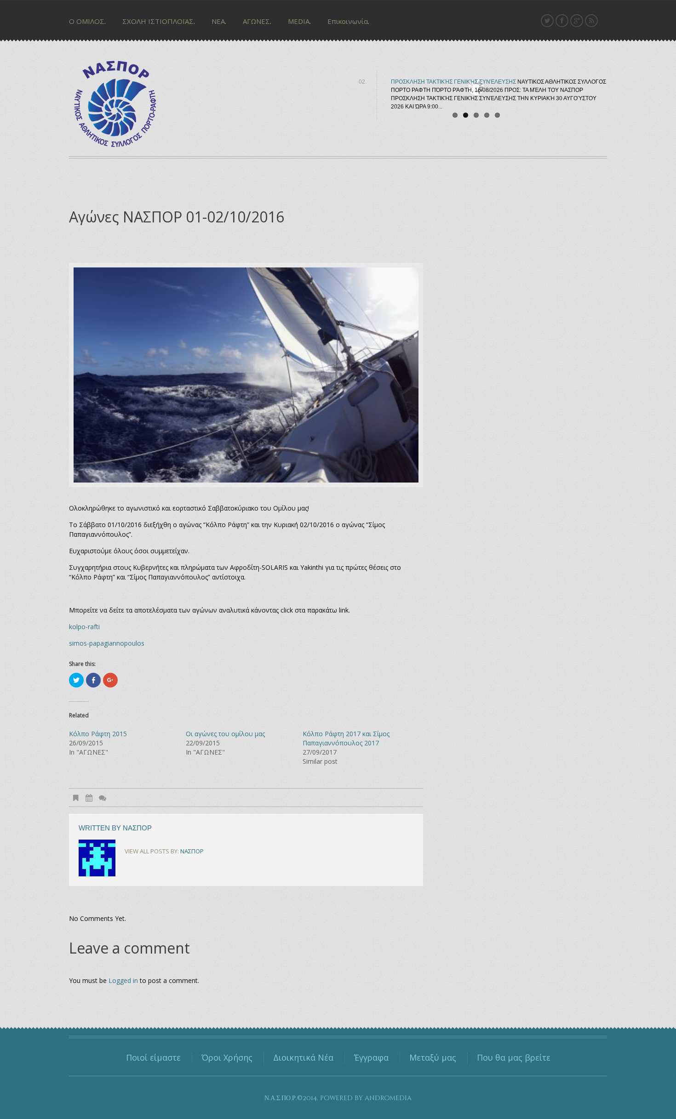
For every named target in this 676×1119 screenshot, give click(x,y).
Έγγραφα (371, 1057)
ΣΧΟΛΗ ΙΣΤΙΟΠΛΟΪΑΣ (158, 21)
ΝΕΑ (218, 21)
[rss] (591, 20)
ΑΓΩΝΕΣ (256, 21)
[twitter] (547, 20)
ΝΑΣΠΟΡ (137, 828)
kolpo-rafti (84, 626)
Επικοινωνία (347, 21)
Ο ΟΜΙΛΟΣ (86, 21)
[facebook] (562, 20)
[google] (576, 20)
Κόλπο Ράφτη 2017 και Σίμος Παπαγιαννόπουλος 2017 (346, 738)
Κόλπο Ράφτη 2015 (98, 733)
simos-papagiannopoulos (106, 643)
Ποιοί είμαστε (153, 1057)
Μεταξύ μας (432, 1057)
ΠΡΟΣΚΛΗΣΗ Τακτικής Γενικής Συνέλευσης (453, 82)
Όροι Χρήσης (226, 1057)
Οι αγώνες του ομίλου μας (225, 733)
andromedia (388, 1098)
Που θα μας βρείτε (513, 1057)
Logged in (123, 980)
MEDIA (298, 21)
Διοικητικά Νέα (303, 1057)
